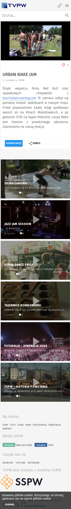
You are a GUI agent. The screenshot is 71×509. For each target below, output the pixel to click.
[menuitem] (59, 57)
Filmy (5, 424)
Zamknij (9, 504)
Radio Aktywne (18, 445)
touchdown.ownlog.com (19, 98)
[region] (35, 40)
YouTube (20, 462)
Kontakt (7, 428)
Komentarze (13, 143)
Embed (34, 143)
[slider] (31, 57)
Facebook (8, 462)
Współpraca (40, 424)
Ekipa (28, 424)
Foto (13, 424)
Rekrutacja (55, 424)
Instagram (33, 462)
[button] (11, 57)
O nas (20, 424)
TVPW (45, 445)
